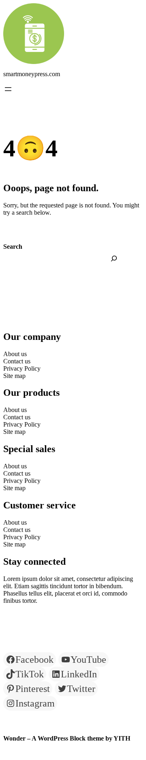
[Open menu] (8, 89)
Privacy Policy (22, 368)
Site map (14, 375)
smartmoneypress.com (31, 73)
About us (15, 353)
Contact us (16, 361)
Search (12, 246)
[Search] (114, 258)
